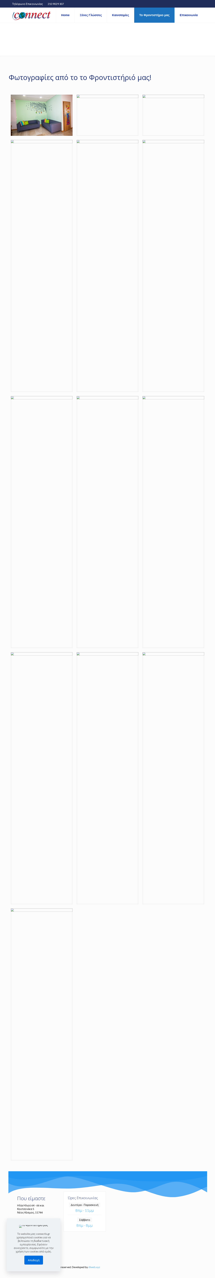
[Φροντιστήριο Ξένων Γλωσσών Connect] (31, 15)
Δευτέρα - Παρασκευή (84, 1204)
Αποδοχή (33, 1260)
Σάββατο (84, 1219)
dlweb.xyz (94, 1267)
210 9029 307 (56, 3)
